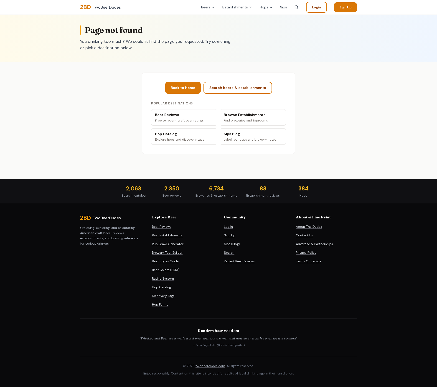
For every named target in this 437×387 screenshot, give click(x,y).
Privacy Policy (306, 252)
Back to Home (183, 87)
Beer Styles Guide (165, 261)
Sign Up (345, 7)
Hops (264, 7)
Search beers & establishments (237, 87)
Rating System (163, 278)
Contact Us (304, 235)
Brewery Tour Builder (167, 252)
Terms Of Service (308, 261)
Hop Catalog (161, 287)
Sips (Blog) (232, 244)
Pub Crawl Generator (167, 244)
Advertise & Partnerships (314, 244)
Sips (283, 7)
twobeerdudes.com (210, 366)
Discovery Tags (163, 296)
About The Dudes (309, 227)
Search (229, 252)
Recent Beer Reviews (239, 261)
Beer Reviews (161, 227)
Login (316, 7)
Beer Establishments (167, 235)
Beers (206, 7)
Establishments (235, 7)
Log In (228, 227)
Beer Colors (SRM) (165, 270)
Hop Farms (160, 304)
